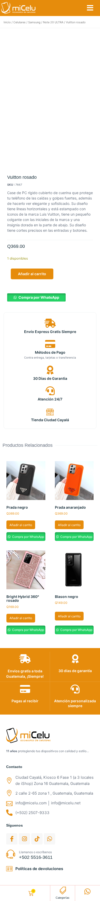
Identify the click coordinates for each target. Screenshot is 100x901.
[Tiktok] (37, 838)
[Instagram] (24, 838)
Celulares (19, 22)
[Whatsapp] (49, 838)
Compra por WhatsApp (38, 297)
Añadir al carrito (32, 274)
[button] (90, 8)
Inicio (7, 22)
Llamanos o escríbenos (35, 852)
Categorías (62, 897)
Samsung (34, 22)
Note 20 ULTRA (53, 22)
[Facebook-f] (11, 838)
